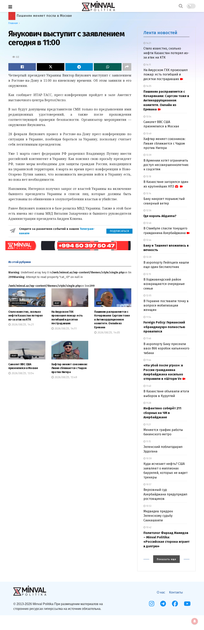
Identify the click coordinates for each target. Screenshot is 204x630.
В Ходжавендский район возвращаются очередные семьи (164, 284)
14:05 (148, 86)
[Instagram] (151, 604)
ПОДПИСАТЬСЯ (119, 231)
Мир (57, 303)
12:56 (148, 210)
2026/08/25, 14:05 (108, 332)
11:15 (148, 441)
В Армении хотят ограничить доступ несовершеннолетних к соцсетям (165, 165)
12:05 (148, 295)
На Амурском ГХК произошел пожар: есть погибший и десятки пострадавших (165, 74)
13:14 (148, 193)
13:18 (148, 176)
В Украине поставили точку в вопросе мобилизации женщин (166, 305)
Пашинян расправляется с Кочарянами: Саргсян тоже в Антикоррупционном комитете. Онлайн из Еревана (112, 319)
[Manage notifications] (194, 621)
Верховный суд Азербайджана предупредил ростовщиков (165, 494)
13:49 (148, 133)
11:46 (148, 338)
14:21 (148, 43)
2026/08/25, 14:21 (22, 324)
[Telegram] (163, 604)
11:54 (148, 317)
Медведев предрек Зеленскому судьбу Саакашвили (158, 515)
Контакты (176, 592)
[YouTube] (187, 604)
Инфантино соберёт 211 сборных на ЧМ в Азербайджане (162, 412)
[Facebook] (175, 604)
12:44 (148, 240)
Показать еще (166, 559)
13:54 (148, 116)
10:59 (148, 458)
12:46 (148, 223)
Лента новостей (160, 32)
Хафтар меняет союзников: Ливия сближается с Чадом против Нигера (69, 368)
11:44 (148, 360)
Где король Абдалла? (159, 216)
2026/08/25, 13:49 (65, 377)
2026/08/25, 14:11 (65, 328)
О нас (161, 592)
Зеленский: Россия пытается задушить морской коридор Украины (71, 16)
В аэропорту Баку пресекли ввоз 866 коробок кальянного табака (166, 348)
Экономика (19, 303)
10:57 (148, 484)
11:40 (148, 386)
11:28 (148, 403)
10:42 (148, 527)
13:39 (148, 155)
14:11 (148, 64)
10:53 (148, 506)
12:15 (148, 274)
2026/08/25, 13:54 (22, 373)
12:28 (148, 257)
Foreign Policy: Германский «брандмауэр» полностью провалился (164, 326)
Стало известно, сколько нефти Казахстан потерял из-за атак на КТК (25, 315)
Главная (13, 23)
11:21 (148, 424)
